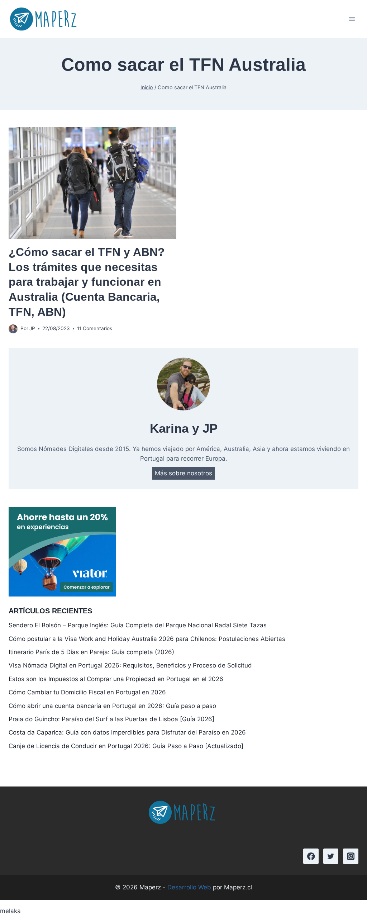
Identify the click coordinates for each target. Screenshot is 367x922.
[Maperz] (45, 19)
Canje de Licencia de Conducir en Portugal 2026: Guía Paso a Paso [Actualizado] (126, 746)
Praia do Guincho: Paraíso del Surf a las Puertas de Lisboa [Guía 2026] (111, 719)
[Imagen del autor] (13, 328)
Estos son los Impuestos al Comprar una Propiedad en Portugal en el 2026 (116, 679)
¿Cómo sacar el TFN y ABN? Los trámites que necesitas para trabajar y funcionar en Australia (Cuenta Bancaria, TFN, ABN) (87, 282)
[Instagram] (350, 856)
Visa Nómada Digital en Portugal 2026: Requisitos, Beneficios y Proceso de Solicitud (130, 665)
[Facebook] (311, 856)
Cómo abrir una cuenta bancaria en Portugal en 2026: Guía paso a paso (112, 705)
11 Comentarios (94, 328)
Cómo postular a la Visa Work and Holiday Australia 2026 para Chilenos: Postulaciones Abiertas (147, 638)
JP (32, 328)
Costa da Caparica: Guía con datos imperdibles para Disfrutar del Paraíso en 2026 (127, 732)
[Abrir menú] (351, 18)
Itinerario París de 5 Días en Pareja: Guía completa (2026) (91, 652)
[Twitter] (331, 856)
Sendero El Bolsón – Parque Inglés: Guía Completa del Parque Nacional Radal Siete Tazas (138, 625)
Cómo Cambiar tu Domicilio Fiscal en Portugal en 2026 (87, 692)
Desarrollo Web (189, 887)
